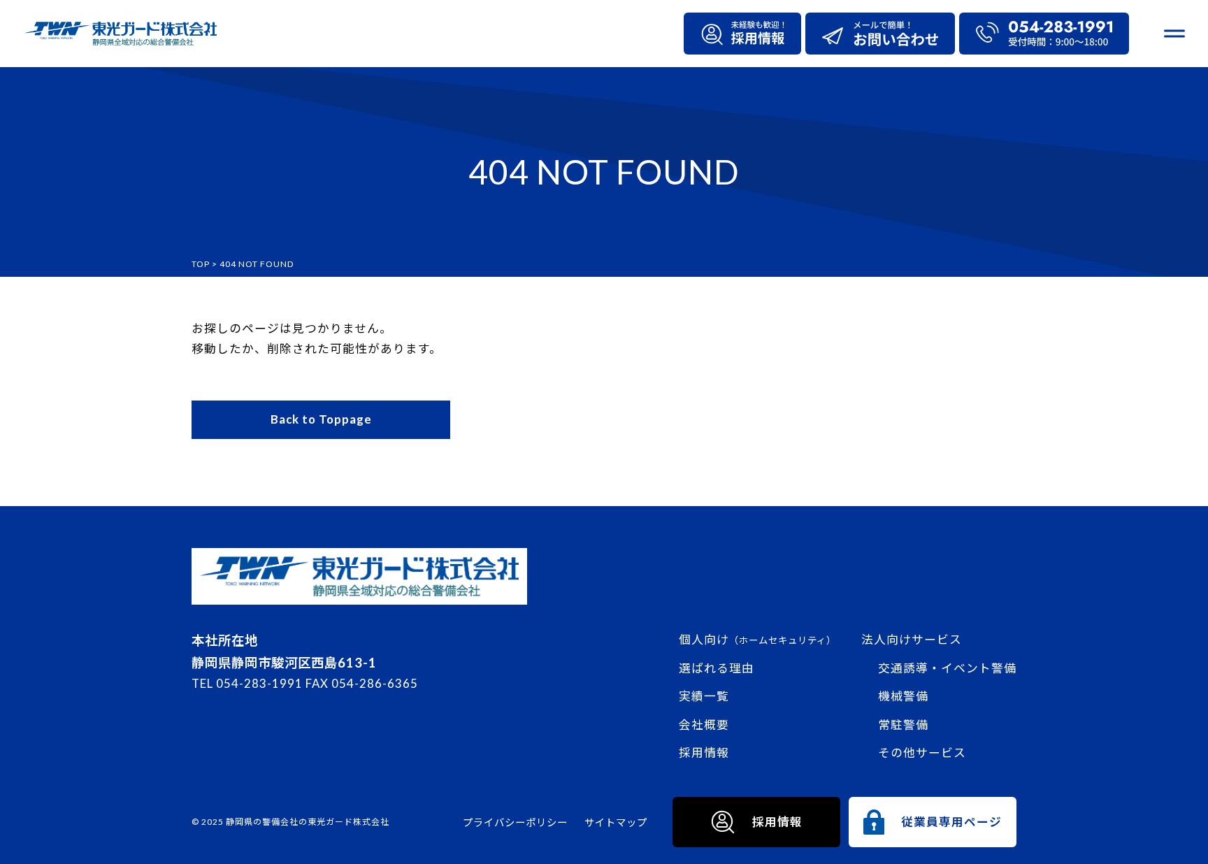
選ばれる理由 (716, 668)
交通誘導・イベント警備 (947, 668)
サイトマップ (615, 822)
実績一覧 (704, 696)
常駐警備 (903, 724)
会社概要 (704, 724)
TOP (201, 264)
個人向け (757, 639)
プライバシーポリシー (515, 822)
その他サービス (922, 752)
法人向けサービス (911, 639)
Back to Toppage (321, 419)
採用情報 (704, 752)
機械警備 (903, 696)
